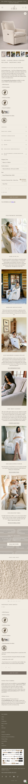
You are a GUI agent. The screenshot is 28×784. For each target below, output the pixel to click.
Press (2, 719)
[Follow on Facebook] (2, 776)
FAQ (2, 743)
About (2, 716)
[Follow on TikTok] (18, 776)
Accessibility (4, 741)
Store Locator (4, 723)
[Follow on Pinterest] (10, 776)
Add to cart (14, 197)
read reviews (14, 544)
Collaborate (3, 721)
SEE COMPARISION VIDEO (14, 368)
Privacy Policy (4, 739)
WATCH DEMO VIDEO (14, 472)
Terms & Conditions (5, 734)
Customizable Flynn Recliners (10, 80)
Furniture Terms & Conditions (7, 736)
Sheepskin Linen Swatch (9, 604)
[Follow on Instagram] (6, 776)
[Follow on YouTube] (14, 776)
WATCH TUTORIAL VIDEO (14, 522)
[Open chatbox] (25, 781)
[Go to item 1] (3, 54)
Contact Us (3, 745)
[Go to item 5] (23, 54)
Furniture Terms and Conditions (10, 690)
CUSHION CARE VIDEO (14, 423)
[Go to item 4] (18, 54)
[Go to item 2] (8, 54)
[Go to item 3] (13, 54)
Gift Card (3, 727)
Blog (2, 725)
